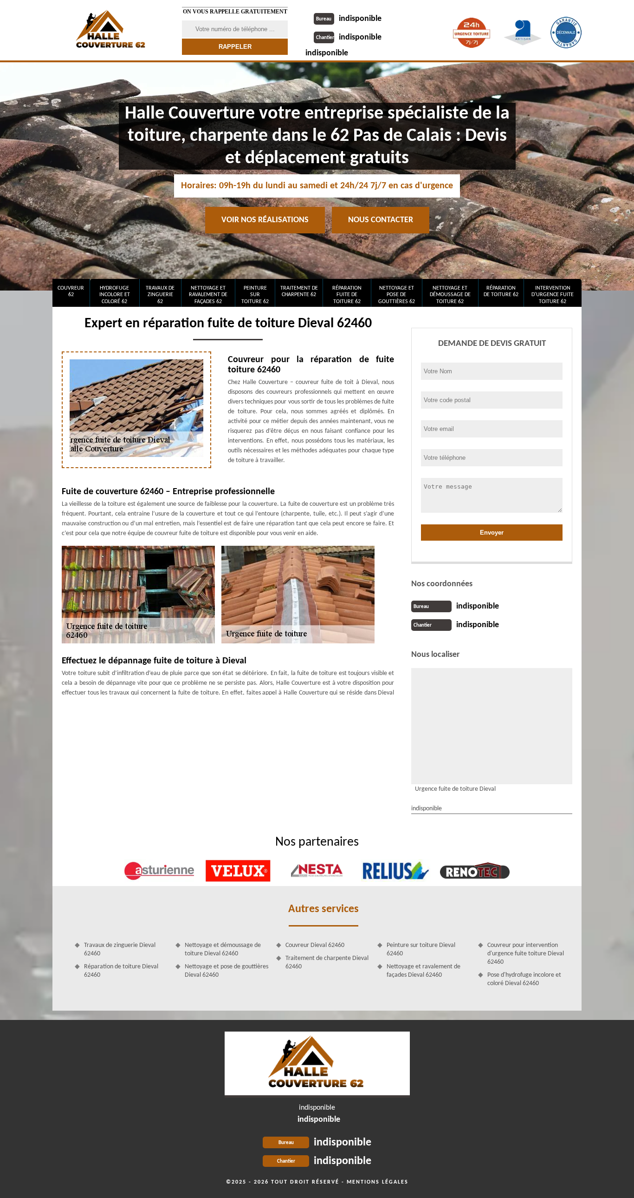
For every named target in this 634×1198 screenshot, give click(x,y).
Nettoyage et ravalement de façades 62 (208, 294)
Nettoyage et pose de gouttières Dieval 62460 (226, 971)
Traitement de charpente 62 (299, 291)
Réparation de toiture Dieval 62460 (121, 971)
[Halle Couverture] (111, 30)
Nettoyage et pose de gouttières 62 (396, 294)
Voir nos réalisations (265, 220)
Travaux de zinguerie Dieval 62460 (119, 949)
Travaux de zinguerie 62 (160, 294)
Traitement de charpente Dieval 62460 (327, 962)
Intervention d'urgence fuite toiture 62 (552, 294)
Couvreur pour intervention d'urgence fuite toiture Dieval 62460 (525, 954)
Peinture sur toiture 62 (255, 294)
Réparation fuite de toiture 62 (347, 294)
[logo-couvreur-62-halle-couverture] (317, 1065)
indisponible (349, 18)
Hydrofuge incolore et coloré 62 (114, 294)
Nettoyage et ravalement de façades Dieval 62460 (423, 971)
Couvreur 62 (71, 291)
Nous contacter (380, 220)
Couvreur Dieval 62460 (314, 945)
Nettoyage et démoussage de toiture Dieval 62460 (223, 949)
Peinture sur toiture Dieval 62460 (421, 949)
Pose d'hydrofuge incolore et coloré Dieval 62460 (524, 979)
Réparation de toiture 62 (501, 291)
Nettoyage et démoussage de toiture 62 (450, 294)
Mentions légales (377, 1182)
